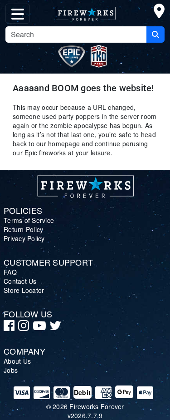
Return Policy (23, 229)
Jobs (11, 370)
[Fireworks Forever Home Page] (85, 12)
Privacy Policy (24, 238)
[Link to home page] (85, 184)
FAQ (10, 272)
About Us (17, 361)
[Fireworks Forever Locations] (159, 13)
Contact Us (20, 281)
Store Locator (24, 290)
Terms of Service (29, 220)
